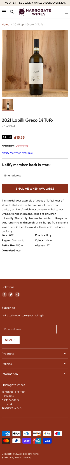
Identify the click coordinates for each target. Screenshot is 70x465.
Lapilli (10, 125)
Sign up (10, 340)
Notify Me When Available (17, 152)
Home (5, 24)
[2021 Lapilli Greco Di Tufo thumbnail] (8, 104)
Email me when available (35, 188)
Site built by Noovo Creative (16, 457)
